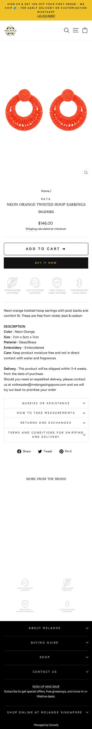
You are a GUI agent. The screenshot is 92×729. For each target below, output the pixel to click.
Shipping (31, 228)
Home (45, 191)
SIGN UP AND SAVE (46, 686)
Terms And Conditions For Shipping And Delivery (46, 434)
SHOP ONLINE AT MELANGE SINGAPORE (44, 712)
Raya (46, 199)
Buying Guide (45, 642)
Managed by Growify (46, 725)
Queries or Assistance (46, 403)
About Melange (45, 628)
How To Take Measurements (46, 412)
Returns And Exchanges (46, 422)
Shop (45, 657)
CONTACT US (45, 671)
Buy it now (46, 262)
